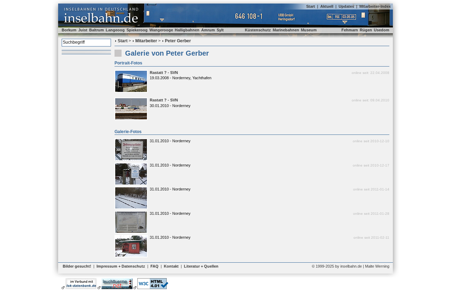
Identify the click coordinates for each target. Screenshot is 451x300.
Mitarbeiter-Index (375, 6)
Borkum (69, 30)
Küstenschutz (258, 30)
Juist (82, 30)
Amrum (208, 30)
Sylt (220, 30)
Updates (346, 6)
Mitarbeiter (146, 40)
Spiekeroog (137, 30)
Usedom (381, 30)
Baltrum (96, 30)
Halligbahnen (187, 30)
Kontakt (171, 266)
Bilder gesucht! (77, 266)
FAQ (154, 266)
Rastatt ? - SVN (164, 72)
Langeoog (115, 30)
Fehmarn (349, 30)
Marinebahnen (286, 30)
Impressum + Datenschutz (121, 266)
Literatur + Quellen (201, 266)
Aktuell (326, 6)
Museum (309, 30)
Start (310, 6)
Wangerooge (161, 30)
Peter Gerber (178, 40)
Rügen (366, 30)
